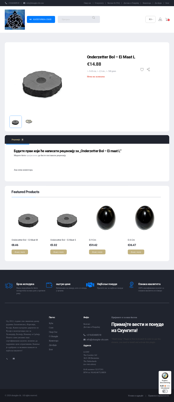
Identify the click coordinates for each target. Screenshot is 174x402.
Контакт (86, 324)
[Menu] (169, 372)
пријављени (32, 155)
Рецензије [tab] (17, 139)
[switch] (165, 391)
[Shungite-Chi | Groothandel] (15, 20)
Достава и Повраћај (91, 327)
